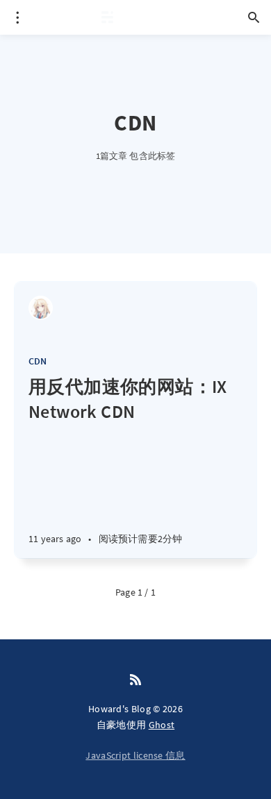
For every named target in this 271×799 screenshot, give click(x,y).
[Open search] (253, 17)
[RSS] (135, 680)
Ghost (162, 724)
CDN (37, 361)
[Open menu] (17, 17)
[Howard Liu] (40, 308)
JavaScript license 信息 (135, 755)
